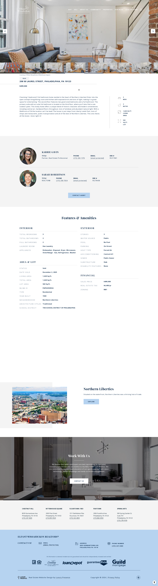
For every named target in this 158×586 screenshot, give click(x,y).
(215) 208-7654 (62, 181)
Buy (70, 9)
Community (96, 9)
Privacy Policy (114, 577)
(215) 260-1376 (79, 158)
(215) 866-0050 (98, 518)
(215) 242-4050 (75, 518)
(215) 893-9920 (51, 518)
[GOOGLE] (138, 577)
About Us (84, 9)
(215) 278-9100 (122, 520)
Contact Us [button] (79, 481)
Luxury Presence (63, 577)
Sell (76, 9)
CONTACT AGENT (79, 195)
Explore (91, 401)
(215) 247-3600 (27, 518)
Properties (107, 9)
